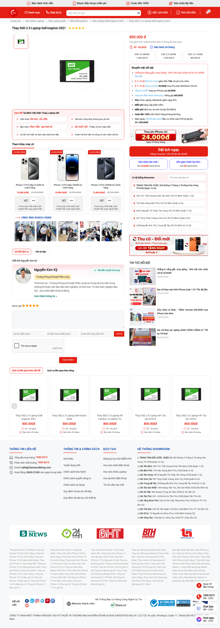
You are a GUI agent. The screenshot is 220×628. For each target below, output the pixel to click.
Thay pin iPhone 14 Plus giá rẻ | (113, 567)
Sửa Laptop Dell (56, 21)
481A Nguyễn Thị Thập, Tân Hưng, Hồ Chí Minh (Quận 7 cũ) (163, 211)
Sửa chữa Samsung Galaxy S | (193, 577)
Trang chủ (15, 21)
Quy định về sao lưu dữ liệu (77, 491)
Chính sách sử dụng (74, 484)
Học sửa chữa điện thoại (116, 465)
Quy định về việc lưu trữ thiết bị (79, 497)
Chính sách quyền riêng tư (77, 478)
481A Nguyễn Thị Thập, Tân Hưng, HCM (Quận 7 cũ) (171, 475)
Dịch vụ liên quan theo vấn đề (26, 370)
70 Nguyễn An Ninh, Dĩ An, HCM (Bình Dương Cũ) (167, 513)
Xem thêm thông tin (44, 296)
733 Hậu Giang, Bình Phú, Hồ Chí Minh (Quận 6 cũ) (159, 203)
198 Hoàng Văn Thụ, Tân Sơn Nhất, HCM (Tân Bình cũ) (174, 488)
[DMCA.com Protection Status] (183, 603)
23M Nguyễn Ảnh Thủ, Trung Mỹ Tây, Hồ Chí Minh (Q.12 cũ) (163, 225)
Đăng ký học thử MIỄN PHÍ (117, 458)
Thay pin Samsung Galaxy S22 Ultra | (149, 550)
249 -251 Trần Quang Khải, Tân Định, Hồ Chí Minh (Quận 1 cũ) (165, 196)
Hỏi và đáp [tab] (41, 251)
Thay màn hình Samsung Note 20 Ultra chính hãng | (149, 570)
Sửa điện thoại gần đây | (183, 550)
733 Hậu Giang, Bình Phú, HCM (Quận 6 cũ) (166, 470)
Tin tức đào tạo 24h (113, 484)
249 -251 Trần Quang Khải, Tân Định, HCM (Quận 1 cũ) (172, 466)
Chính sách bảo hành (74, 471)
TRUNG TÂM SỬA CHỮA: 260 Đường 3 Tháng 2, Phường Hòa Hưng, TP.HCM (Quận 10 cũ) (167, 186)
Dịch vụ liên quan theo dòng (60, 370)
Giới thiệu (68, 458)
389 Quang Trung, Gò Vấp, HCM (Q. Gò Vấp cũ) (167, 492)
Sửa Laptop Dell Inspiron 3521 (108, 21)
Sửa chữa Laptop (34, 21)
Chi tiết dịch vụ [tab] (22, 251)
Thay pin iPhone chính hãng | (190, 553)
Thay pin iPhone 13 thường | (22, 550)
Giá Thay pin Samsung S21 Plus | (106, 570)
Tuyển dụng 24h (71, 465)
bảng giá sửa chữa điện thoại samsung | (191, 581)
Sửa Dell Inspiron (79, 21)
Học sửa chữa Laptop (114, 471)
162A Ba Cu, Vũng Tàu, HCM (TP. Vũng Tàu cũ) (168, 518)
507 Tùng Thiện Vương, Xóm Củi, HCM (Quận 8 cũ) (170, 479)
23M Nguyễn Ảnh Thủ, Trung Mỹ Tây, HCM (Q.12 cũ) (172, 483)
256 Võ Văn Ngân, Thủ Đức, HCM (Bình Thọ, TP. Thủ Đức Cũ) (174, 509)
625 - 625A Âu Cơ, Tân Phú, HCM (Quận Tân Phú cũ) (170, 496)
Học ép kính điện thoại (115, 478)
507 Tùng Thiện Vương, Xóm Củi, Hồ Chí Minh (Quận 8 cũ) (163, 218)
